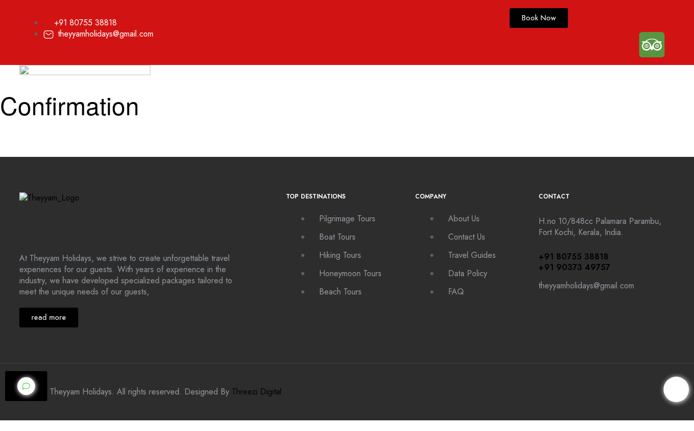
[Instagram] (621, 16)
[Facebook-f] (591, 16)
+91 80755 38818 (574, 256)
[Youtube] (652, 16)
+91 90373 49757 (574, 267)
